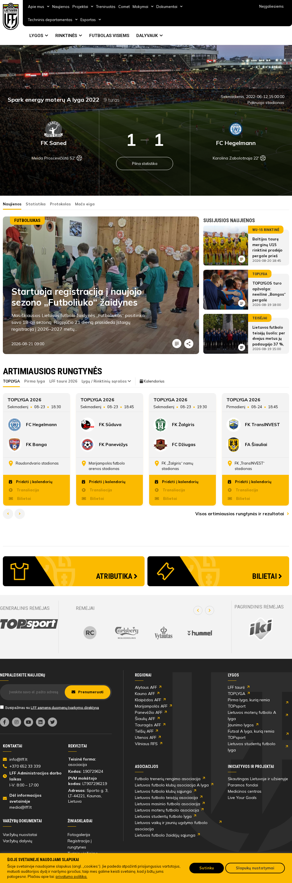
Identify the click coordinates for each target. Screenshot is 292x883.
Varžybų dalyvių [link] (17, 840)
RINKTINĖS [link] (66, 35)
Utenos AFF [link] (145, 737)
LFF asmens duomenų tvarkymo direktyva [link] (65, 707)
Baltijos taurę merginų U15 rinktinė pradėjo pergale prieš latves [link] (267, 250)
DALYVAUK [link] (147, 35)
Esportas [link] (88, 19)
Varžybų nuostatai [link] (20, 834)
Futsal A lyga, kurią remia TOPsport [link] (251, 734)
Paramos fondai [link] (243, 785)
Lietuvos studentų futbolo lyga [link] (251, 747)
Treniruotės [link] (105, 6)
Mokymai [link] (140, 6)
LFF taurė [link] (236, 687)
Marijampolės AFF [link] (151, 706)
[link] (11, 16)
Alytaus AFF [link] (146, 687)
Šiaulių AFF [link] (145, 718)
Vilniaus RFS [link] (146, 743)
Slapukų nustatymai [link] (255, 868)
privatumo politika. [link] (71, 876)
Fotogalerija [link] (79, 834)
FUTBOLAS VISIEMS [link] (109, 35)
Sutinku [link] (206, 868)
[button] (197, 610)
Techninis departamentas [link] (50, 19)
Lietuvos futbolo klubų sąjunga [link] (163, 791)
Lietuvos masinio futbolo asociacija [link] (167, 803)
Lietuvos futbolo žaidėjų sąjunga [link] (165, 835)
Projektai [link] (80, 6)
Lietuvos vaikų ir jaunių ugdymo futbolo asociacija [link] (171, 825)
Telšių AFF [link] (144, 731)
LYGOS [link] (36, 35)
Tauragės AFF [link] (148, 724)
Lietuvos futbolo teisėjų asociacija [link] (166, 797)
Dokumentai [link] (166, 6)
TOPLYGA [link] (236, 693)
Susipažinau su (52, 707)
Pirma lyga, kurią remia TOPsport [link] (249, 703)
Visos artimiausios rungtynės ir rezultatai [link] (240, 513)
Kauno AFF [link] (145, 693)
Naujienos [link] (61, 6)
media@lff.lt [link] (20, 807)
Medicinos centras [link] (244, 791)
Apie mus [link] (36, 6)
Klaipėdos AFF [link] (148, 699)
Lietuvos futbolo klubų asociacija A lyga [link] (172, 785)
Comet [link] (124, 6)
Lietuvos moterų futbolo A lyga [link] (252, 715)
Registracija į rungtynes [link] (80, 844)
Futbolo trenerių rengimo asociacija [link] (167, 778)
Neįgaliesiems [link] (271, 6)
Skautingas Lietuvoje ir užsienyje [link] (258, 778)
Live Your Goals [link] (242, 797)
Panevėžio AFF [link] (148, 712)
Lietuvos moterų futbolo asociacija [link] (167, 810)
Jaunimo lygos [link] (241, 724)
